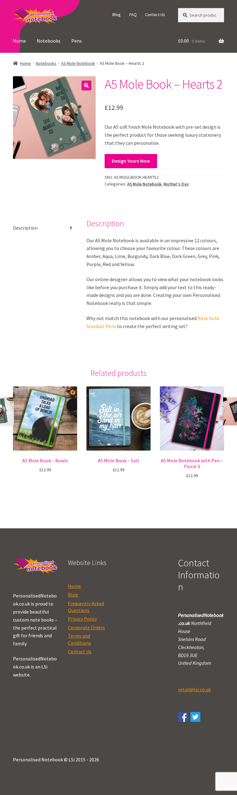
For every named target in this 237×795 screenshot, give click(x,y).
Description (25, 228)
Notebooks (48, 41)
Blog (116, 14)
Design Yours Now (131, 161)
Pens (76, 41)
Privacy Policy (82, 619)
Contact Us (155, 14)
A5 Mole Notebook (78, 63)
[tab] (45, 228)
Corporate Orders (86, 627)
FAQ (133, 14)
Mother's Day (176, 184)
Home (19, 41)
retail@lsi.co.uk (194, 689)
